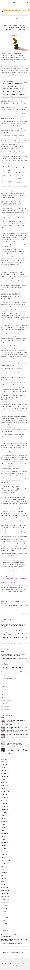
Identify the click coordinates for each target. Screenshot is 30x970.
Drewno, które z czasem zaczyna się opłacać (12, 630)
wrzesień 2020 (5, 899)
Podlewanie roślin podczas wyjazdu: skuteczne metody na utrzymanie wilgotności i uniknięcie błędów (15, 642)
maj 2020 (3, 911)
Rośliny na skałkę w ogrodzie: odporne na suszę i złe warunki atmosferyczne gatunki (17, 749)
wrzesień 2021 (4, 863)
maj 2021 (3, 875)
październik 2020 (5, 896)
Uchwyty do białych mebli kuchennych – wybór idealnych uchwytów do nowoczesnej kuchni (13, 668)
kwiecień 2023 (4, 833)
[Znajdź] (28, 2)
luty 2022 (3, 848)
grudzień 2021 (4, 854)
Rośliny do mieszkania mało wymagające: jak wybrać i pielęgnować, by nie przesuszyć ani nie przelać (14, 638)
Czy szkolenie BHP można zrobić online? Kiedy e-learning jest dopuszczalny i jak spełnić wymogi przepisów (14, 625)
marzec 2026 (4, 776)
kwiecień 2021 (4, 878)
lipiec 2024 (4, 803)
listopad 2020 (4, 893)
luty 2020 (3, 920)
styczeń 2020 (4, 923)
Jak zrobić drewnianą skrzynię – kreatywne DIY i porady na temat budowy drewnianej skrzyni (13, 951)
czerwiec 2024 (4, 806)
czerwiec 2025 (4, 797)
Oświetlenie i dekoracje (7, 700)
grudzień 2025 (5, 785)
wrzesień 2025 (5, 791)
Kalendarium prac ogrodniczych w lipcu (11, 948)
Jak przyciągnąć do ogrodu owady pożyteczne (13, 671)
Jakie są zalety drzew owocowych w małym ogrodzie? (13, 89)
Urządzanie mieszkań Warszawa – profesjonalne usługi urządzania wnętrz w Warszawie (13, 655)
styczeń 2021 (4, 887)
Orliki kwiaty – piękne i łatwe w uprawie (12, 583)
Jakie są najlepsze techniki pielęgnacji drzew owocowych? (13, 92)
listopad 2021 (4, 857)
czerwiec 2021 (4, 872)
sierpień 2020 (4, 902)
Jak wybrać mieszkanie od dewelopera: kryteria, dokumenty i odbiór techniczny (13, 633)
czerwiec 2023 (4, 827)
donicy (21, 217)
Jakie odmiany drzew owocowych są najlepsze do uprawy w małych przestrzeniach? (14, 95)
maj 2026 (3, 770)
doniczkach (13, 160)
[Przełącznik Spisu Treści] (24, 81)
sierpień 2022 (4, 836)
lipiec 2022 (4, 839)
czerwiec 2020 (5, 908)
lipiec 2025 (4, 794)
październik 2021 (5, 860)
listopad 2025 (4, 788)
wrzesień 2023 (5, 821)
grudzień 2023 (4, 815)
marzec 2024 (4, 809)
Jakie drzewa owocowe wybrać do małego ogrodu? (12, 84)
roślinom (16, 256)
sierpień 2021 (4, 866)
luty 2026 (3, 779)
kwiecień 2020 (4, 914)
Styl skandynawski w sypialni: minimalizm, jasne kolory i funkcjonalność (17, 742)
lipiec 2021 (3, 869)
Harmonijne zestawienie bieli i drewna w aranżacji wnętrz (14, 602)
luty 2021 (3, 884)
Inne (2, 691)
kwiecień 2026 (4, 773)
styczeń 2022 (4, 851)
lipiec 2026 (4, 764)
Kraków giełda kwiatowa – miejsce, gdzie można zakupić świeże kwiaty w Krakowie (17, 735)
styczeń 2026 (4, 782)
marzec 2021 (4, 881)
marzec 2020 (4, 917)
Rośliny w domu (5, 703)
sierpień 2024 (4, 800)
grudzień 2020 (5, 890)
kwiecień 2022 (4, 842)
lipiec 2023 (4, 824)
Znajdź (25, 613)
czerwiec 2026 (4, 767)
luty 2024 (3, 812)
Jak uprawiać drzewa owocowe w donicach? (13, 86)
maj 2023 (3, 830)
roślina (17, 548)
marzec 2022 (4, 845)
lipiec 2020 (4, 905)
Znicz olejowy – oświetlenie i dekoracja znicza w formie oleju (17, 728)
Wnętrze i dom (5, 706)
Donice (9, 223)
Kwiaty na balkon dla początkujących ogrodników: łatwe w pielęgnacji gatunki (15, 606)
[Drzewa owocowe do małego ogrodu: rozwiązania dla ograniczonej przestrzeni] (14, 44)
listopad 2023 (4, 818)
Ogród (15, 18)
